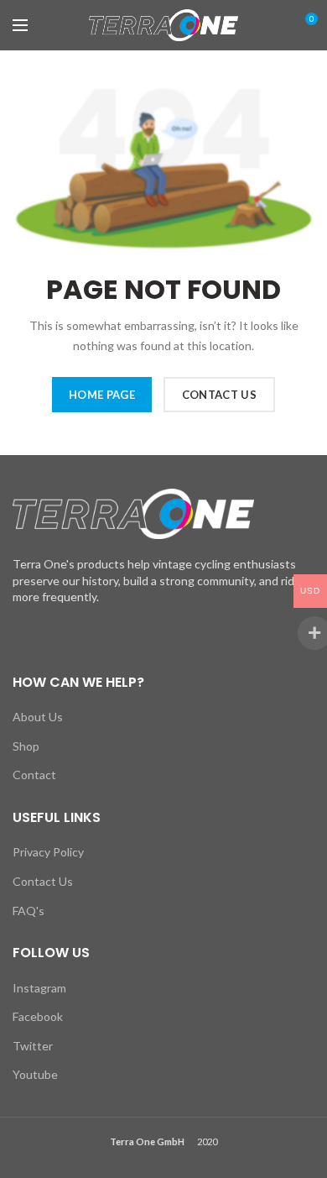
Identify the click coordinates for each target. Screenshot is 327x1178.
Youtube (35, 1074)
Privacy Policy (48, 852)
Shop (26, 746)
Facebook (38, 1016)
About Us (38, 716)
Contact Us (43, 881)
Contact (34, 774)
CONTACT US (219, 394)
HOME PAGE (102, 394)
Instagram (39, 988)
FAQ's (28, 910)
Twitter (33, 1046)
